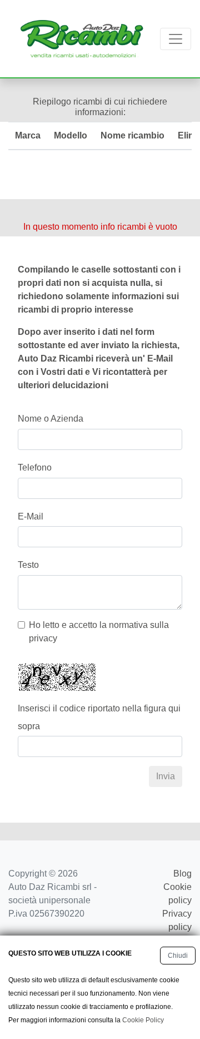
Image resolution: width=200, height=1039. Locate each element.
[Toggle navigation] (175, 39)
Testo (28, 565)
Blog (182, 873)
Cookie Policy (143, 1020)
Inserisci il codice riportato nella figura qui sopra (99, 717)
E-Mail (30, 516)
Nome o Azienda (50, 418)
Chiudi (178, 955)
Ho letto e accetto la (99, 631)
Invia (165, 776)
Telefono (35, 467)
